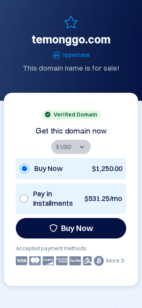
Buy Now (77, 228)
